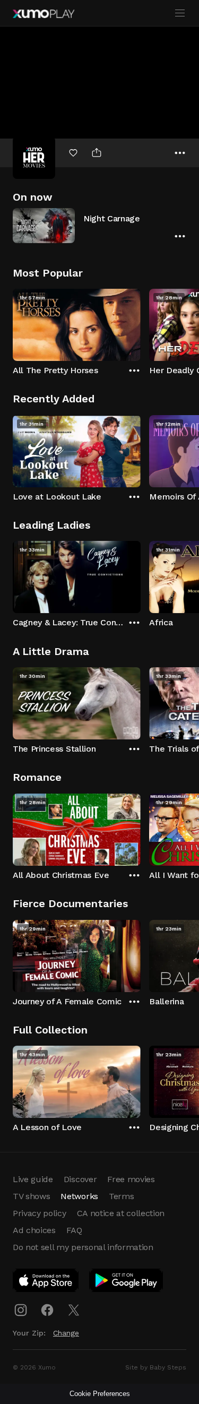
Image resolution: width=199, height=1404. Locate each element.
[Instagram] (21, 1310)
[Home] (43, 14)
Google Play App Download (126, 1282)
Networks (79, 1196)
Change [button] (66, 1333)
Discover (80, 1179)
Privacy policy (39, 1213)
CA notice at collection (121, 1213)
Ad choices (34, 1230)
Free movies (130, 1179)
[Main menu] (180, 13)
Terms (121, 1196)
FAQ (74, 1230)
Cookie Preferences (100, 1394)
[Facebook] (47, 1310)
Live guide (33, 1179)
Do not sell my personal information (83, 1247)
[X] (74, 1310)
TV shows (31, 1196)
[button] (99, 225)
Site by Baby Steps (155, 1367)
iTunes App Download (46, 1282)
